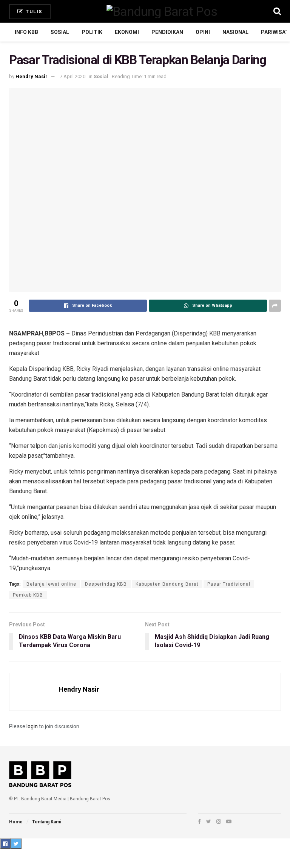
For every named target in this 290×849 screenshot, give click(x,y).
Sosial (60, 32)
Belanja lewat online (51, 584)
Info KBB (26, 32)
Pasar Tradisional (228, 584)
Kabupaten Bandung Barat (167, 584)
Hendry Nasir (31, 76)
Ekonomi (127, 32)
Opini (203, 32)
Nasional (235, 32)
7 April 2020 (72, 76)
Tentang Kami (46, 821)
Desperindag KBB (106, 584)
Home (16, 821)
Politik (92, 32)
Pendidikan (167, 32)
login (32, 726)
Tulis (33, 11)
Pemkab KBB (28, 595)
